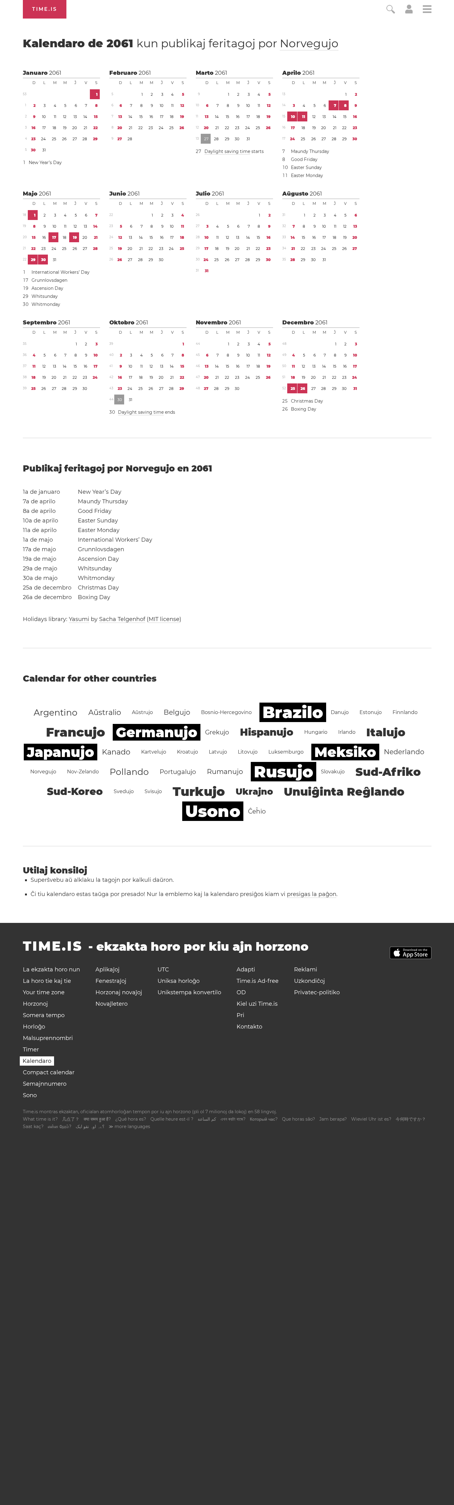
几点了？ (70, 1119)
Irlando (346, 732)
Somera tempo (44, 1015)
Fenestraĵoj (110, 981)
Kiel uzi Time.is (257, 1003)
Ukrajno (254, 791)
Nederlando (404, 752)
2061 (55, 73)
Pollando (129, 772)
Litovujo (248, 752)
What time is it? (40, 1119)
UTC (163, 969)
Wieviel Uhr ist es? (371, 1119)
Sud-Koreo (75, 791)
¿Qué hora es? (130, 1119)
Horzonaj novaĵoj (118, 992)
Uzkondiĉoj (309, 981)
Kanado (116, 751)
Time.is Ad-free (258, 981)
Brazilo (293, 712)
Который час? (264, 1119)
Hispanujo (266, 732)
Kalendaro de (180, 43)
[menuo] (427, 10)
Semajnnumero (44, 1083)
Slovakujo (333, 772)
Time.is (44, 9)
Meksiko (345, 752)
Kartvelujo (153, 752)
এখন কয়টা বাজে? (233, 1119)
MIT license (164, 619)
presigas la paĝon (311, 894)
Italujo (385, 732)
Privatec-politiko (317, 992)
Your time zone (44, 992)
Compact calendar (48, 1072)
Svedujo (124, 791)
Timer (31, 1049)
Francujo (75, 732)
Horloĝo (34, 1026)
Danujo (340, 712)
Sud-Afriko (388, 772)
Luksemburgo (286, 752)
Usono (212, 811)
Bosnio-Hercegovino (226, 712)
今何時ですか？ (411, 1119)
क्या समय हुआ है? (97, 1119)
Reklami (305, 969)
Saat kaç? (33, 1126)
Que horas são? (298, 1119)
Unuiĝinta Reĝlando (344, 791)
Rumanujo (225, 771)
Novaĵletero (111, 1003)
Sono (30, 1095)
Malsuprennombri (48, 1038)
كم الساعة (207, 1119)
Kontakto (249, 1026)
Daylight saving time (227, 151)
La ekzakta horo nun (51, 969)
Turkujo (199, 791)
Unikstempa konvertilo (189, 992)
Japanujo (60, 752)
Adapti (246, 969)
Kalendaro (37, 1061)
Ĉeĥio (257, 811)
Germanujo (156, 732)
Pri (240, 1015)
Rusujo (283, 771)
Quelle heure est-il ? (171, 1119)
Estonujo (370, 712)
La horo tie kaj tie (47, 981)
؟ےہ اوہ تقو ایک (90, 1126)
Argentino (56, 712)
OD (241, 992)
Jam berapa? (333, 1119)
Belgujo (177, 712)
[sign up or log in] (409, 11)
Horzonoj (35, 1003)
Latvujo (218, 752)
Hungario (315, 732)
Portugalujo (178, 772)
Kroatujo (187, 752)
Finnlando (405, 712)
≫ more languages (129, 1126)
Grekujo (217, 732)
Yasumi (79, 619)
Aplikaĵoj (107, 969)
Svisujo (153, 791)
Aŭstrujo (142, 712)
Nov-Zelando (83, 772)
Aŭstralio (104, 712)
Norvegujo (309, 43)
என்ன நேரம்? (59, 1126)
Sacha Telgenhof (122, 619)
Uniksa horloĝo (179, 981)
